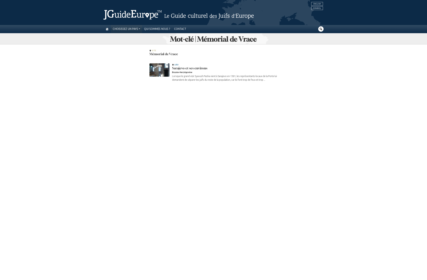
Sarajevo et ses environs (189, 68)
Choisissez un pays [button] (125, 28)
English (317, 4)
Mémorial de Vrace (163, 54)
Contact (180, 28)
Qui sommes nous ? (157, 28)
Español (317, 8)
